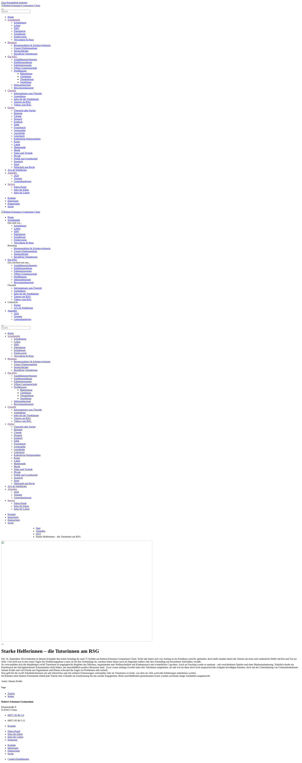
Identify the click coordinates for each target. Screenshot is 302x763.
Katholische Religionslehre (27, 138)
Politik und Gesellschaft (25, 158)
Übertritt (12, 90)
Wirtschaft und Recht (24, 167)
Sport (16, 164)
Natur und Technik (23, 153)
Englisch (18, 121)
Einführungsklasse (23, 62)
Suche (11, 206)
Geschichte (19, 133)
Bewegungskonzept (24, 87)
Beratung (12, 42)
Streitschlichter (21, 51)
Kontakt (12, 198)
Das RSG (12, 56)
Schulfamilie (14, 19)
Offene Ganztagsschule (25, 68)
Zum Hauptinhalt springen (14, 2)
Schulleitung (20, 22)
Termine (18, 178)
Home (11, 17)
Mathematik (20, 147)
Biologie (18, 113)
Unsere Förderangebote (25, 48)
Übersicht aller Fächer (25, 110)
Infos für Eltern (21, 189)
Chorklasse (25, 76)
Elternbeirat (19, 31)
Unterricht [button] (13, 302)
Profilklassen (20, 70)
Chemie (18, 116)
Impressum (13, 200)
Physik (17, 155)
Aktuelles (12, 172)
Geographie (19, 130)
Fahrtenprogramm (23, 65)
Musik (17, 150)
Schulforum (19, 34)
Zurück (11, 693)
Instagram (12, 739)
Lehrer (17, 25)
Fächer (11, 107)
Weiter (11, 696)
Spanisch (18, 161)
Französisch (20, 127)
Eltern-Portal (20, 187)
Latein (17, 144)
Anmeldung (20, 96)
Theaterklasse (27, 79)
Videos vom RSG (22, 104)
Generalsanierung (22, 181)
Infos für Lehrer (22, 192)
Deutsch (18, 119)
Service (11, 184)
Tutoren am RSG (22, 102)
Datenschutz (14, 203)
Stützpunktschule (22, 85)
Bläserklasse (26, 73)
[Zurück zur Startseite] (20, 5)
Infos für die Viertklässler (26, 99)
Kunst (17, 141)
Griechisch (19, 136)
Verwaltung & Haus (24, 39)
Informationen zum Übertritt (28, 93)
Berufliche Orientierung (25, 53)
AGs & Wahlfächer (17, 170)
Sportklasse (25, 82)
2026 (16, 175)
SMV (16, 28)
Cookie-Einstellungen (18, 759)
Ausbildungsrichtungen (25, 59)
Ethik (16, 124)
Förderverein (20, 36)
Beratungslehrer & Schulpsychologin (32, 45)
